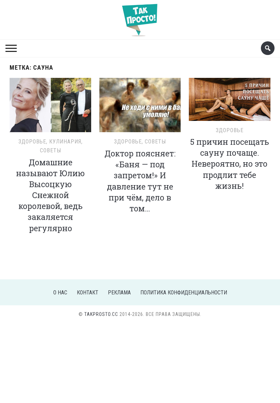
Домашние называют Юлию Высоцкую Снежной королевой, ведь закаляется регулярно (50, 195)
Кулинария (65, 141)
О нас (60, 292)
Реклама (119, 292)
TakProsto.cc (101, 314)
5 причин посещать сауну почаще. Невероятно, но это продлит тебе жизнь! (229, 164)
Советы (50, 150)
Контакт (87, 292)
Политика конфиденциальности (183, 292)
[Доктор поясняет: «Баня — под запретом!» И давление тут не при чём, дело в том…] (140, 104)
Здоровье (32, 141)
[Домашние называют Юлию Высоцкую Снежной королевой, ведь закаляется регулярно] (50, 104)
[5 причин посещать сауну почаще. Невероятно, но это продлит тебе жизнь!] (229, 98)
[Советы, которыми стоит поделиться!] (140, 16)
